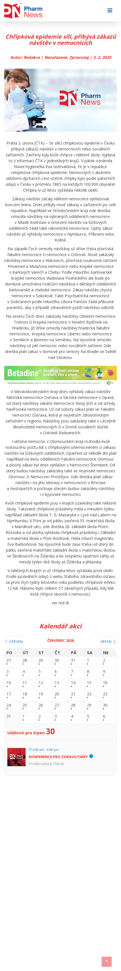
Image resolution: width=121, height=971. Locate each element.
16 (105, 682)
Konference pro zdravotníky (58, 756)
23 (105, 694)
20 (57, 694)
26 (41, 705)
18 (25, 694)
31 (73, 660)
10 (8, 682)
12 (41, 682)
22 (89, 694)
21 (73, 694)
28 (25, 660)
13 (57, 682)
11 (25, 682)
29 (41, 660)
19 (41, 694)
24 (8, 705)
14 (73, 682)
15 (89, 682)
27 (8, 660)
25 (25, 705)
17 (8, 694)
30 (57, 660)
